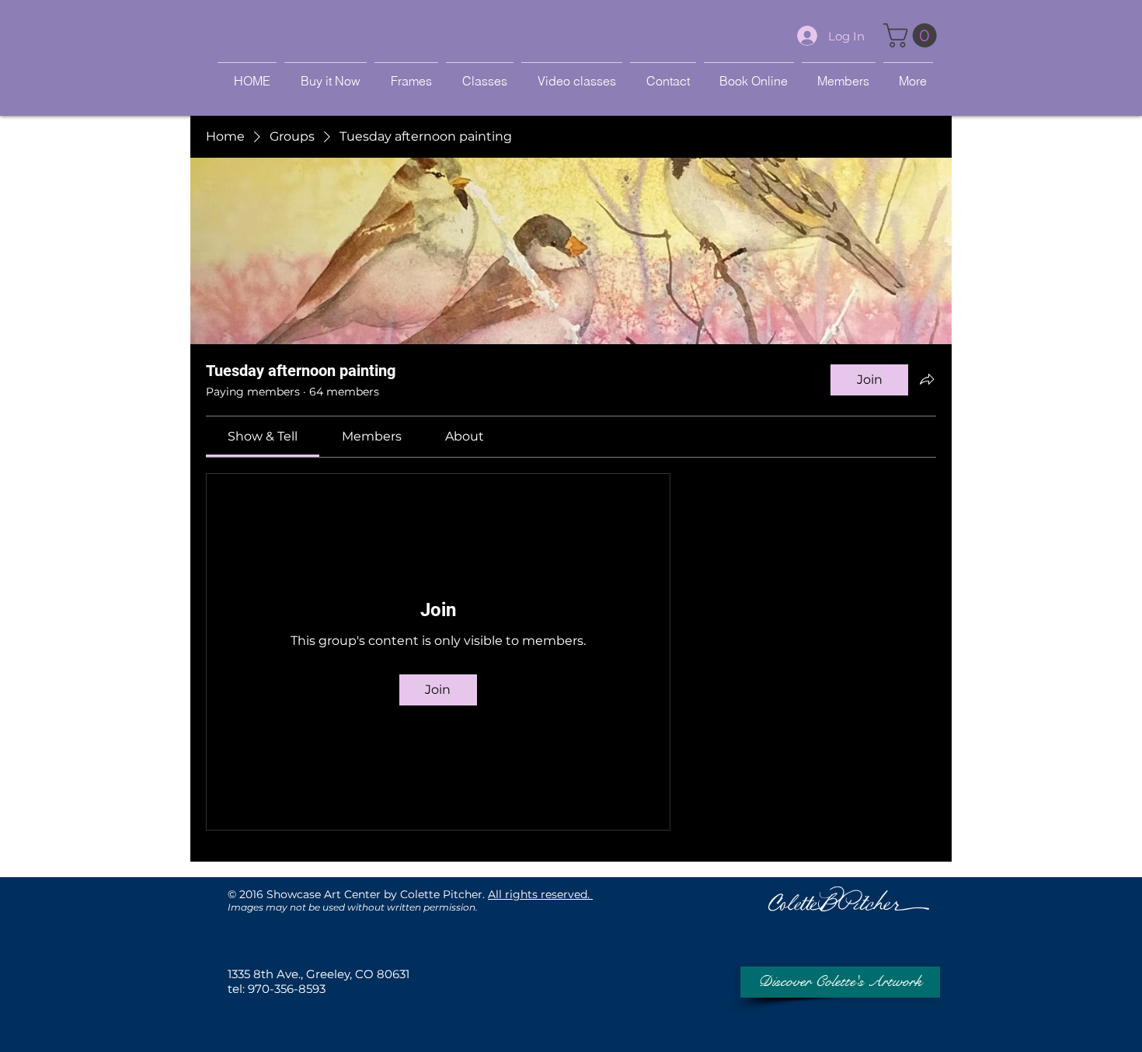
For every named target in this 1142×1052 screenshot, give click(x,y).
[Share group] (926, 379)
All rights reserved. (540, 894)
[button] (912, 35)
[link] (263, 436)
